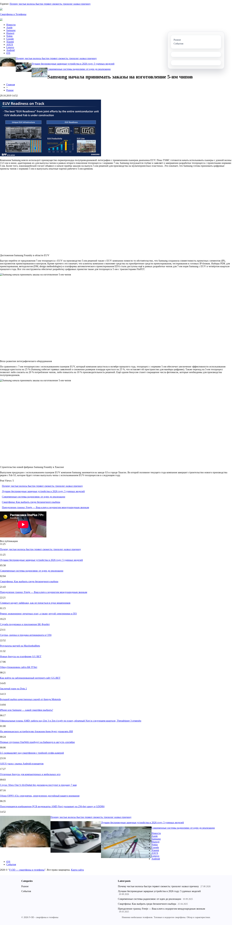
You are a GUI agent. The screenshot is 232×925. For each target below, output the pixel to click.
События (11, 864)
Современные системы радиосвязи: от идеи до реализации (79, 69)
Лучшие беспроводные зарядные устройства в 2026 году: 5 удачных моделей (73, 63)
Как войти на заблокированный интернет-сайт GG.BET (30, 678)
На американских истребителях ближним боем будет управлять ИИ (36, 731)
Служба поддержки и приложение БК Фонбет (25, 624)
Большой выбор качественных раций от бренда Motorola (30, 699)
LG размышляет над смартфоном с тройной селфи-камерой (32, 753)
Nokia (9, 36)
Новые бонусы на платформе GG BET (20, 656)
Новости (11, 24)
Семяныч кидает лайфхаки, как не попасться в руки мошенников (35, 603)
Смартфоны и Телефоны (13, 14)
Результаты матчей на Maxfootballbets (20, 645)
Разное (10, 90)
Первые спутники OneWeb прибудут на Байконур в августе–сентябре (37, 742)
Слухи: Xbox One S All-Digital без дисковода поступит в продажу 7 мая (38, 785)
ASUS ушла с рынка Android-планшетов (22, 763)
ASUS (9, 44)
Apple (9, 27)
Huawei (10, 33)
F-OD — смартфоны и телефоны (27, 869)
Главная (10, 84)
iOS (8, 53)
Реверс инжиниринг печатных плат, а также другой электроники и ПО (38, 613)
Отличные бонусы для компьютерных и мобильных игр (30, 774)
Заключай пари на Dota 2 (13, 688)
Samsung (10, 30)
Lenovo (10, 47)
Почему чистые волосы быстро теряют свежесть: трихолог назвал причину (50, 4)
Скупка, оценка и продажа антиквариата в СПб (25, 635)
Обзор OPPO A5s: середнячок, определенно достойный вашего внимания (39, 795)
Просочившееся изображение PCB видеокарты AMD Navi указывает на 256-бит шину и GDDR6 (52, 806)
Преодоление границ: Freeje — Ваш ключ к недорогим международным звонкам (45, 507)
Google (10, 38)
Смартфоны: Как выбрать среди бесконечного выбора (31, 502)
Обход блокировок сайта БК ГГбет (18, 667)
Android (10, 50)
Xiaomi (10, 41)
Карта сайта (77, 869)
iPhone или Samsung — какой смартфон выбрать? (26, 710)
